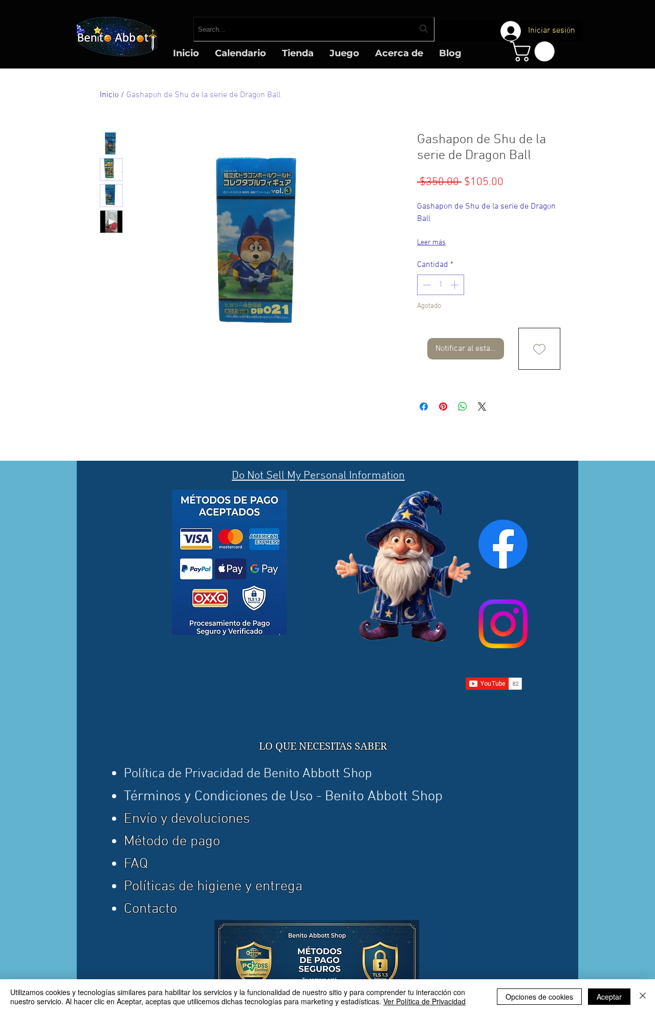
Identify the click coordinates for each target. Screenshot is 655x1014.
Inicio (109, 95)
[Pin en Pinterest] (443, 406)
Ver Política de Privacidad (424, 1001)
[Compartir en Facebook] (424, 406)
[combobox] (313, 29)
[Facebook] (503, 544)
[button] (534, 51)
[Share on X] (482, 406)
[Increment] (455, 285)
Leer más (431, 242)
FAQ (136, 864)
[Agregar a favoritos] (539, 349)
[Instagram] (503, 624)
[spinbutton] (440, 285)
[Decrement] (426, 285)
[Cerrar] (643, 996)
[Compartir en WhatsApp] (462, 406)
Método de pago (172, 841)
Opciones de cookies (539, 997)
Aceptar (609, 997)
